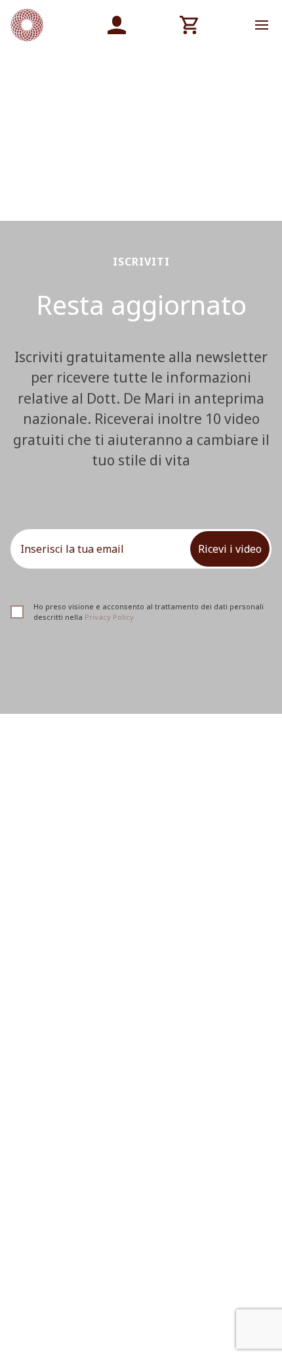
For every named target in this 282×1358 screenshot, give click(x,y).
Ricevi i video (230, 549)
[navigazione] (262, 25)
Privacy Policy (109, 617)
